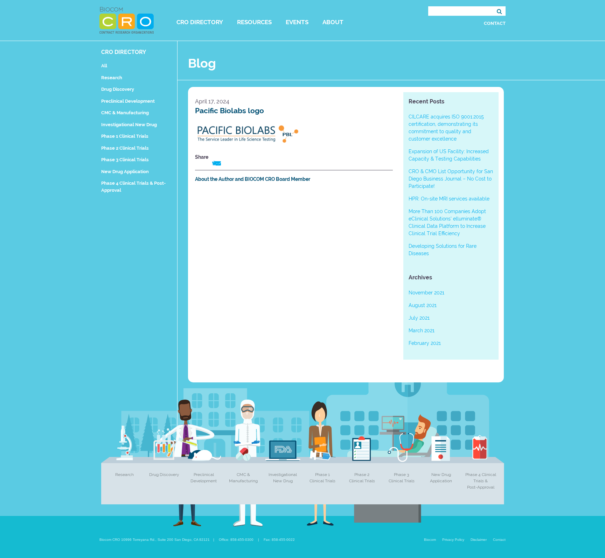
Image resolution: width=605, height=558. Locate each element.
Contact (495, 23)
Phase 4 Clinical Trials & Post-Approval (480, 481)
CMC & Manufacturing (125, 112)
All (104, 65)
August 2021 (423, 305)
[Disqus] (294, 285)
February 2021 (425, 343)
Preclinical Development (128, 101)
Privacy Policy (453, 540)
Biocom (430, 540)
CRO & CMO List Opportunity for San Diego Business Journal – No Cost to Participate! (451, 179)
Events (297, 22)
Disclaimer (479, 540)
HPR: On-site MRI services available (449, 199)
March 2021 (421, 330)
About (332, 22)
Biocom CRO (126, 20)
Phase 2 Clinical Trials (125, 148)
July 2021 (419, 318)
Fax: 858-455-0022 (279, 540)
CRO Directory (199, 22)
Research (111, 77)
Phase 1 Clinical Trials (124, 136)
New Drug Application (125, 171)
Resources (254, 22)
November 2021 (426, 292)
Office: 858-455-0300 (236, 540)
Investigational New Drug (129, 124)
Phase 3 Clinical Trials (125, 159)
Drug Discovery (117, 89)
